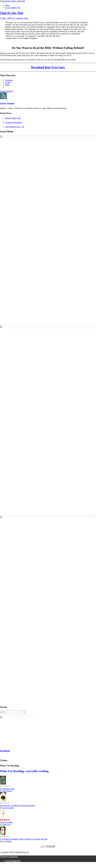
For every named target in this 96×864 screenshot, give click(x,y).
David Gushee (8, 808)
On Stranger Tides (7, 789)
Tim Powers (7, 791)
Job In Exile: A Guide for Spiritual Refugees (17, 805)
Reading (9, 91)
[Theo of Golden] (3, 818)
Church (3, 91)
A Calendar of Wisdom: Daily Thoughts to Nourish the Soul (23, 839)
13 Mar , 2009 (5, 18)
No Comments (17, 18)
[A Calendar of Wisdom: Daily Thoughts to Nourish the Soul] (2, 834)
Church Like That (11, 13)
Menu (7, 5)
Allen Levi (6, 824)
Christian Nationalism (13, 122)
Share (26, 18)
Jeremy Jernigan (7, 103)
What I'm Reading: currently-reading (24, 771)
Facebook (5, 750)
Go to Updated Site (12, 8)
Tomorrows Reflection (9, 856)
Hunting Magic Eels (13, 118)
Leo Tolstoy (7, 841)
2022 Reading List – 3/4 (14, 127)
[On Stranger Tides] (3, 784)
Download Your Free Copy (48, 67)
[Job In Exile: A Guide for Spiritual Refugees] (3, 801)
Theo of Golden (6, 822)
